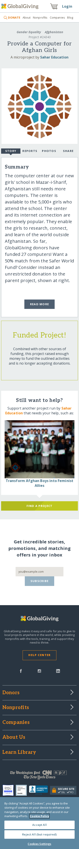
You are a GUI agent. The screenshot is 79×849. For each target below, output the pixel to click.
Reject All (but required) (39, 834)
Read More (39, 304)
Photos (49, 151)
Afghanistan (53, 32)
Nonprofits (40, 17)
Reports (29, 151)
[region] (39, 823)
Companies (57, 17)
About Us (13, 737)
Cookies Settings (39, 844)
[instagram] (39, 670)
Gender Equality (29, 32)
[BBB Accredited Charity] (39, 790)
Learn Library (19, 752)
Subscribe (40, 581)
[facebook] (21, 670)
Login (67, 6)
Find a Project (40, 506)
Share (68, 151)
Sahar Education (54, 57)
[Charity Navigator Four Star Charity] (9, 790)
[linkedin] (58, 670)
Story (10, 151)
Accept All (39, 825)
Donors (11, 693)
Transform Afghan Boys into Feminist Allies (40, 483)
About (27, 17)
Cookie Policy (39, 816)
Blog (70, 17)
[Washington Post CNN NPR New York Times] (39, 776)
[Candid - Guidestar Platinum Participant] (22, 790)
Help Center (39, 655)
